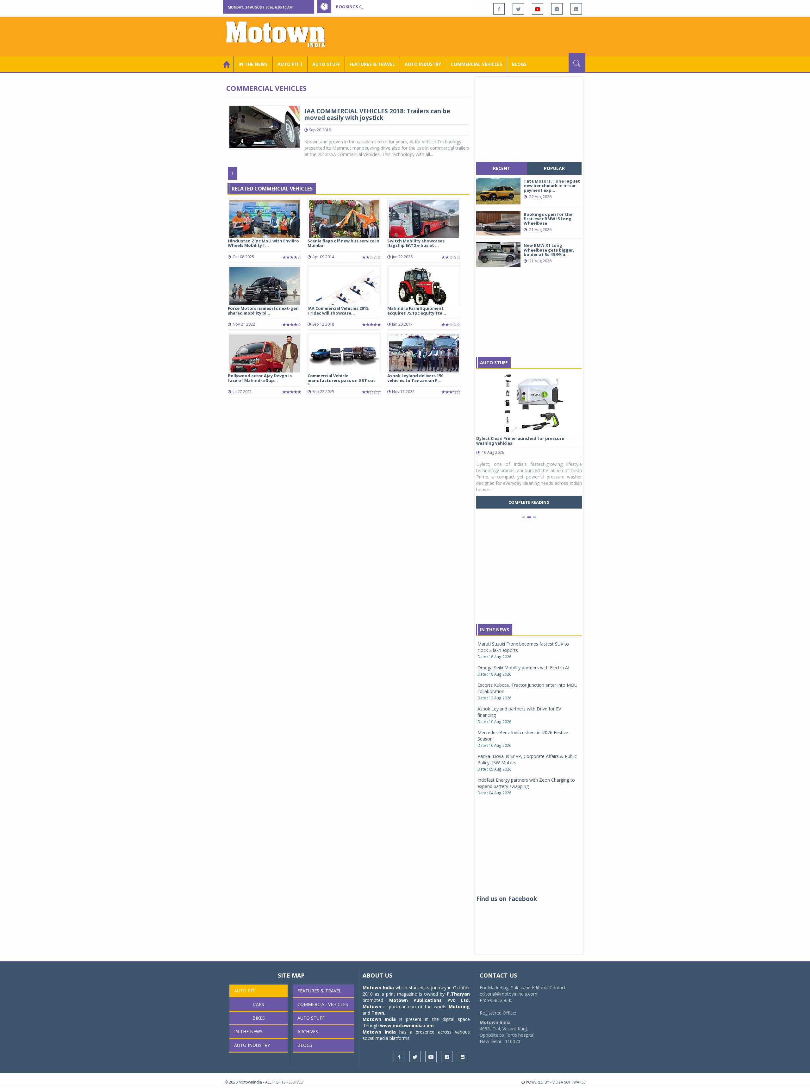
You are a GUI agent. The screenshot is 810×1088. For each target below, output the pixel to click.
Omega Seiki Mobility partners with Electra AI (523, 668)
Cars (258, 1004)
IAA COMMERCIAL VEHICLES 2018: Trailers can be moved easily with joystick (377, 114)
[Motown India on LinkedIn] (576, 9)
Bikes (258, 1018)
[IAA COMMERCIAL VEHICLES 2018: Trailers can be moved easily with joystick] (264, 127)
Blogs (519, 64)
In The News (494, 630)
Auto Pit (244, 991)
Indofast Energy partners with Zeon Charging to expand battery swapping (526, 783)
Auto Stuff (326, 64)
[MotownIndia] (280, 34)
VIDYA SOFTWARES (568, 1082)
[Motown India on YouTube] (537, 9)
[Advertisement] (470, 36)
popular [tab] (554, 168)
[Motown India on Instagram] (557, 9)
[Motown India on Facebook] (499, 9)
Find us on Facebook (506, 899)
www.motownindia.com (407, 1025)
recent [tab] (501, 168)
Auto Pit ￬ (289, 64)
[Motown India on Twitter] (518, 9)
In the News (253, 64)
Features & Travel (372, 64)
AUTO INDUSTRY (423, 64)
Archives (307, 1032)
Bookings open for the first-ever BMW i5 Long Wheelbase (401, 6)
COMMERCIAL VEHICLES (476, 64)
